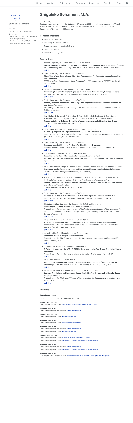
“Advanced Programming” (74, 310)
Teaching (108, 3)
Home (39, 3)
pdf (45, 70)
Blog (119, 3)
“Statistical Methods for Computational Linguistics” (76, 337)
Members (50, 3)
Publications (65, 3)
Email (13, 28)
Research (80, 3)
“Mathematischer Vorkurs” (68, 316)
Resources (94, 3)
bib (49, 70)
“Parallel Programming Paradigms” (71, 322)
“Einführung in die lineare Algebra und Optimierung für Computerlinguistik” (88, 355)
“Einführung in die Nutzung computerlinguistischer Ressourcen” (79, 304)
